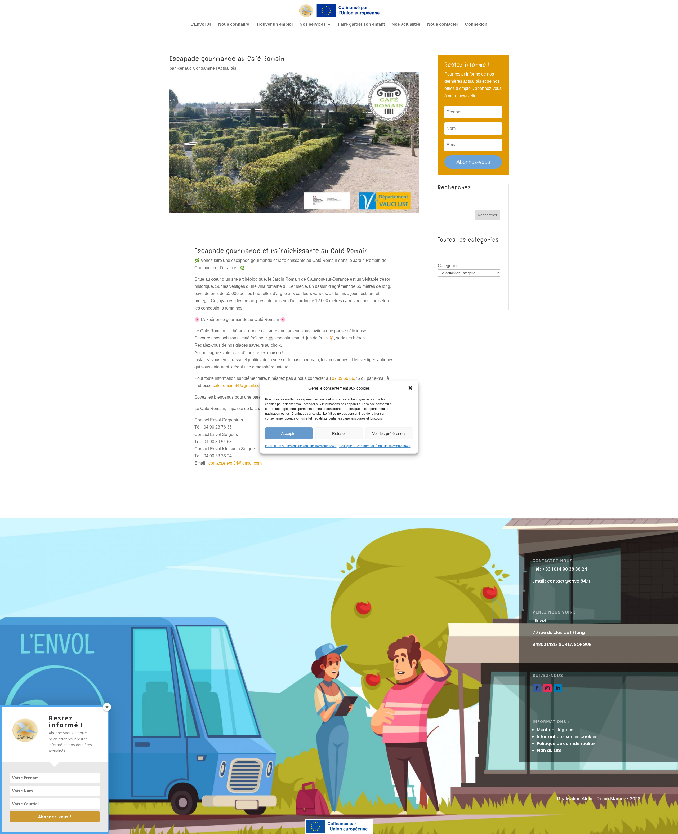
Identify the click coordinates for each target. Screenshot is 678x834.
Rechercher (487, 215)
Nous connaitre (233, 25)
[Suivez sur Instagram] (547, 688)
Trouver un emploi (274, 25)
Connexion (476, 25)
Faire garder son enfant (361, 25)
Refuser (339, 433)
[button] (410, 388)
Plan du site (549, 750)
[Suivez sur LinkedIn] (558, 688)
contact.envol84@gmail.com (235, 463)
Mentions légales (555, 730)
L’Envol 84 (200, 25)
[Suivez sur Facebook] (537, 688)
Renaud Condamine (196, 68)
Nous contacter (442, 25)
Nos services (313, 25)
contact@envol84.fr (568, 581)
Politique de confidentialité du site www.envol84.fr (375, 446)
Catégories (448, 265)
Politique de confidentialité (566, 743)
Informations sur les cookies (567, 737)
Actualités (227, 68)
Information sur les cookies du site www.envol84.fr (301, 446)
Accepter (289, 433)
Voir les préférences (389, 433)
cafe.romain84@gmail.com (238, 385)
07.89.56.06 (343, 378)
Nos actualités (406, 25)
